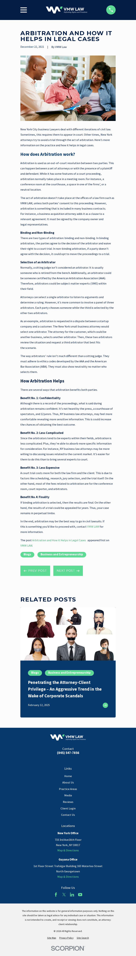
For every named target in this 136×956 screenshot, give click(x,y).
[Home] (66, 10)
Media (68, 795)
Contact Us (68, 815)
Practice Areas (68, 789)
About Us (68, 782)
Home (68, 776)
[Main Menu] (23, 10)
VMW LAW (93, 526)
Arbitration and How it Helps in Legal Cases (59, 540)
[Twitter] (64, 895)
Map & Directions (68, 850)
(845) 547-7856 (68, 753)
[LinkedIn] (72, 895)
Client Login (68, 808)
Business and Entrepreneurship (62, 554)
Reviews (68, 802)
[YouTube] (80, 895)
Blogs (27, 554)
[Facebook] (56, 895)
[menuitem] (51, 938)
